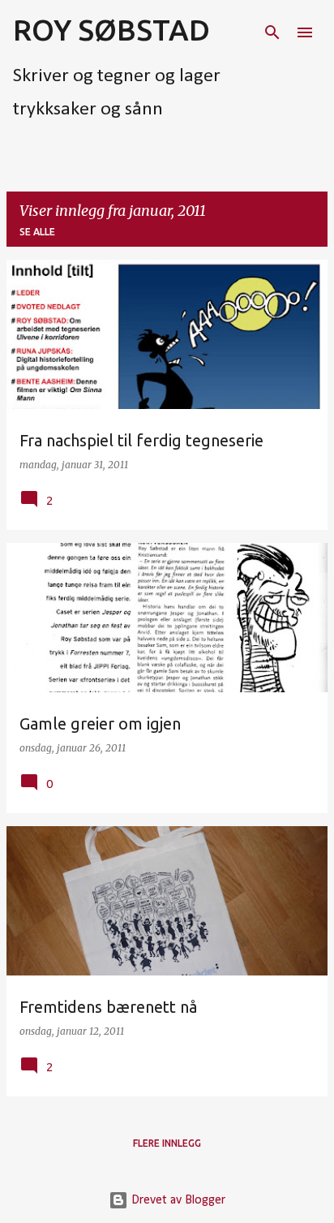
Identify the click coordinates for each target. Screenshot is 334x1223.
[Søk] (272, 32)
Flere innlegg (167, 1143)
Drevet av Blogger (176, 1200)
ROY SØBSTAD (111, 29)
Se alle (37, 231)
